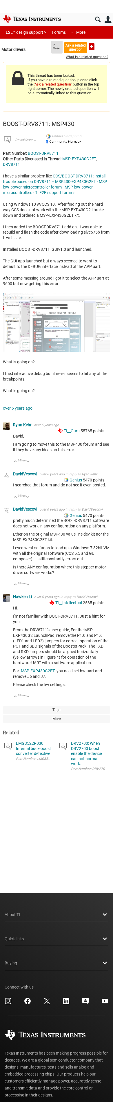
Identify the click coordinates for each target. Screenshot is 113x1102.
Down (27, 461)
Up (15, 461)
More (80, 32)
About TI (12, 914)
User (108, 20)
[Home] (32, 19)
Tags (56, 710)
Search (98, 20)
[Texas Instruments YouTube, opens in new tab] (104, 1003)
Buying (11, 963)
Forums (59, 32)
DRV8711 (11, 164)
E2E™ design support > (26, 32)
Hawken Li (23, 596)
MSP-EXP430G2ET (79, 159)
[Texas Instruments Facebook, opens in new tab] (27, 1003)
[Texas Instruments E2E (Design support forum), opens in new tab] (85, 1003)
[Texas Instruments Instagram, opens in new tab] (8, 1003)
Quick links (14, 938)
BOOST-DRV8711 (43, 153)
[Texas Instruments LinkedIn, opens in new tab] (66, 1003)
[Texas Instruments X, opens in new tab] (46, 1003)
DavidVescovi (25, 140)
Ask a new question (91, 46)
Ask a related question (75, 47)
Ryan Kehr (22, 424)
